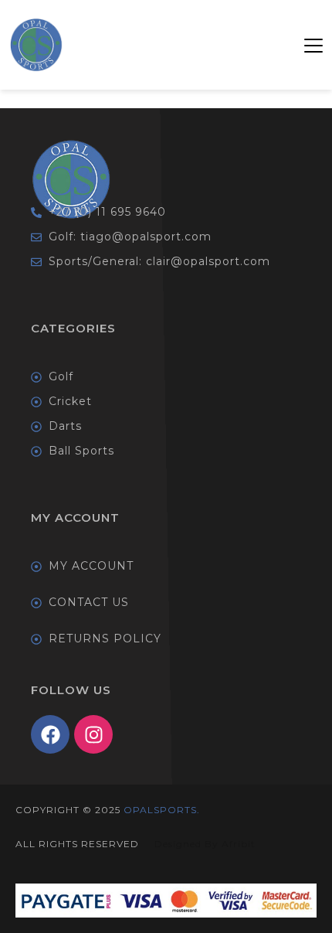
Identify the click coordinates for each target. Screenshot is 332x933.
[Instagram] (93, 734)
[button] (313, 45)
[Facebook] (50, 734)
